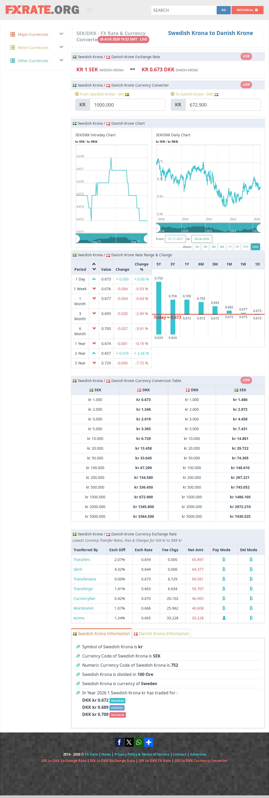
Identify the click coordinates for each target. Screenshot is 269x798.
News (106, 754)
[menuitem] (112, 238)
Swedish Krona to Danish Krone (210, 33)
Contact (180, 754)
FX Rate (91, 754)
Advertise (198, 754)
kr (82, 104)
